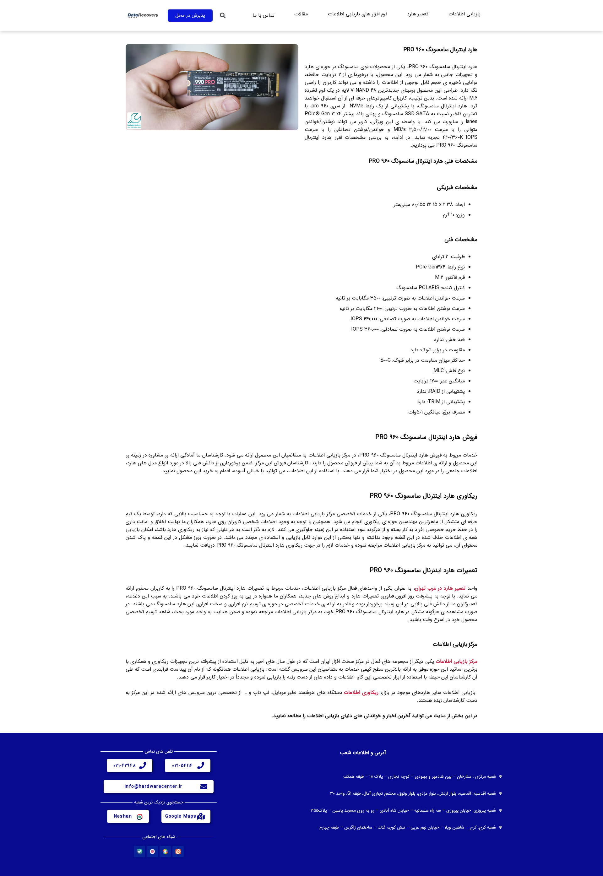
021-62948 (124, 765)
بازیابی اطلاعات (464, 14)
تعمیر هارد (417, 14)
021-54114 (182, 765)
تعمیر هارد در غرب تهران (440, 588)
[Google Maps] (200, 816)
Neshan (123, 816)
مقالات (301, 14)
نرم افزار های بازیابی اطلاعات (357, 14)
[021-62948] (142, 765)
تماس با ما (263, 15)
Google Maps (180, 816)
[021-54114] (200, 765)
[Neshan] (139, 816)
